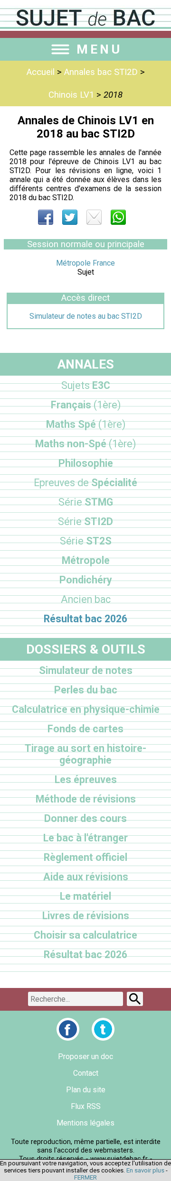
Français (86, 405)
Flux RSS (86, 1106)
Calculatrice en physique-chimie (86, 709)
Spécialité (85, 483)
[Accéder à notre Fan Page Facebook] (68, 1029)
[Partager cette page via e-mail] (94, 217)
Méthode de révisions (86, 799)
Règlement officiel (85, 857)
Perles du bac (85, 690)
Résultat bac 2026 (85, 619)
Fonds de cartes (86, 729)
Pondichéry (85, 580)
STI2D (85, 521)
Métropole (86, 560)
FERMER (85, 1177)
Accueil (41, 72)
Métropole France (85, 263)
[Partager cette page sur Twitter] (69, 217)
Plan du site (85, 1089)
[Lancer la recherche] (135, 999)
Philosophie (85, 463)
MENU (99, 49)
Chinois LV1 (71, 95)
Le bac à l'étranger (85, 838)
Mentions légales (85, 1122)
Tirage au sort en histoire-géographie (85, 754)
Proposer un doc (85, 1056)
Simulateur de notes (86, 670)
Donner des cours (85, 818)
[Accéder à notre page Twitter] (103, 1029)
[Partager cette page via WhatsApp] (118, 217)
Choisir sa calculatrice (85, 935)
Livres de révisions (85, 916)
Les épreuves (86, 779)
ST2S (86, 541)
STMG (85, 502)
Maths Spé (85, 424)
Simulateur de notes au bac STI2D (85, 316)
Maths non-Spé (85, 444)
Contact (85, 1073)
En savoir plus (145, 1170)
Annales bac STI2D (101, 72)
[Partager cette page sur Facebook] (45, 217)
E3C (85, 385)
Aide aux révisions (85, 877)
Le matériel (85, 896)
